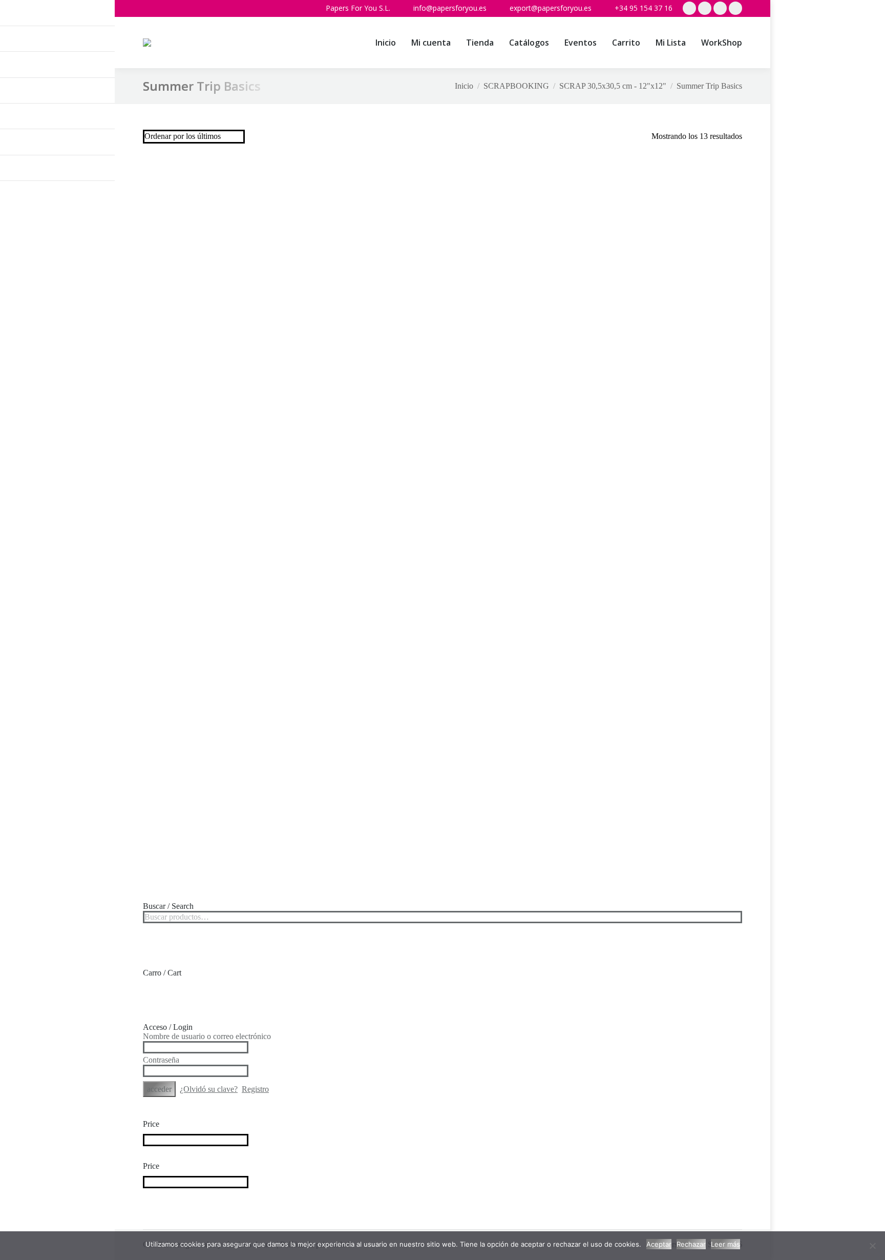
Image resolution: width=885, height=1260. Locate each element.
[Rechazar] (872, 1246)
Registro (255, 1089)
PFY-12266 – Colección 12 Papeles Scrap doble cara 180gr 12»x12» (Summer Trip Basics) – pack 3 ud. (213, 887)
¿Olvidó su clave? (209, 1089)
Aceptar (658, 1244)
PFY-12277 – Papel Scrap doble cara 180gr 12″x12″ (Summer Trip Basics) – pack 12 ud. (519, 321)
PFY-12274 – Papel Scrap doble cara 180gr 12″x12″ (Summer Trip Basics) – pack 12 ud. (366, 509)
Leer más (725, 1244)
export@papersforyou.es (551, 8)
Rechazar (691, 1244)
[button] (107, 15)
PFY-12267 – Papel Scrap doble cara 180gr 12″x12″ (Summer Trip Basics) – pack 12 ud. (672, 698)
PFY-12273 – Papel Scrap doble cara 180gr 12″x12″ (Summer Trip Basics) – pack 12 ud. (519, 509)
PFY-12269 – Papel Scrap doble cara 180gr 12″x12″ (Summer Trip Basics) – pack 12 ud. (366, 698)
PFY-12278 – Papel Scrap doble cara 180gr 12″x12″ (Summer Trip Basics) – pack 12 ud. (366, 321)
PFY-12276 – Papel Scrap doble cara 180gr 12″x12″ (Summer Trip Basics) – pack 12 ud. (672, 321)
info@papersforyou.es (450, 8)
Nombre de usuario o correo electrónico (207, 1036)
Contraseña (161, 1059)
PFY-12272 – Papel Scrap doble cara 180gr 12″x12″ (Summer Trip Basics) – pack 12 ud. (672, 509)
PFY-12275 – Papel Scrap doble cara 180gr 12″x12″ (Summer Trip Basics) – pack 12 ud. (213, 509)
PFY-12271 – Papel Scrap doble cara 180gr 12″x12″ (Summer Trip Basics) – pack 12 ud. (213, 698)
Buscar (731, 917)
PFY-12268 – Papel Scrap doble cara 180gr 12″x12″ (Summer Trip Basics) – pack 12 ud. (519, 698)
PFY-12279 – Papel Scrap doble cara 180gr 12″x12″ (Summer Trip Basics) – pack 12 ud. (213, 321)
